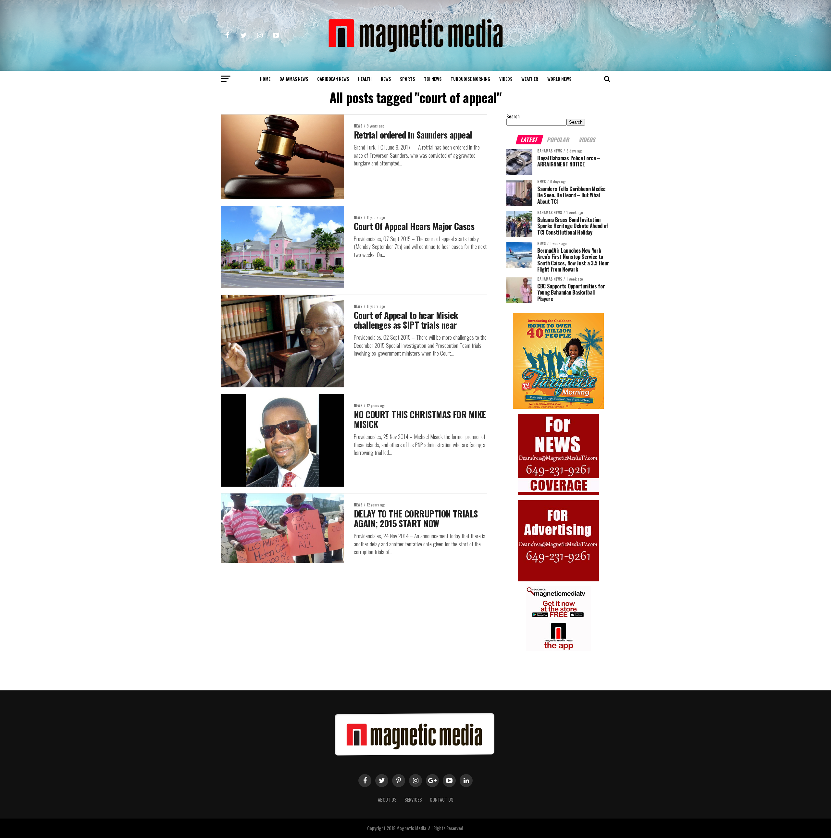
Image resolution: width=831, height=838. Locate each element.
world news (559, 78)
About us (387, 799)
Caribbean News (333, 78)
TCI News (432, 78)
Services (413, 799)
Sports (407, 78)
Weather (529, 78)
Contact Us (441, 799)
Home (265, 78)
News (386, 78)
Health (365, 78)
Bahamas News (293, 78)
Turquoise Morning (470, 78)
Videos (505, 78)
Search (513, 116)
